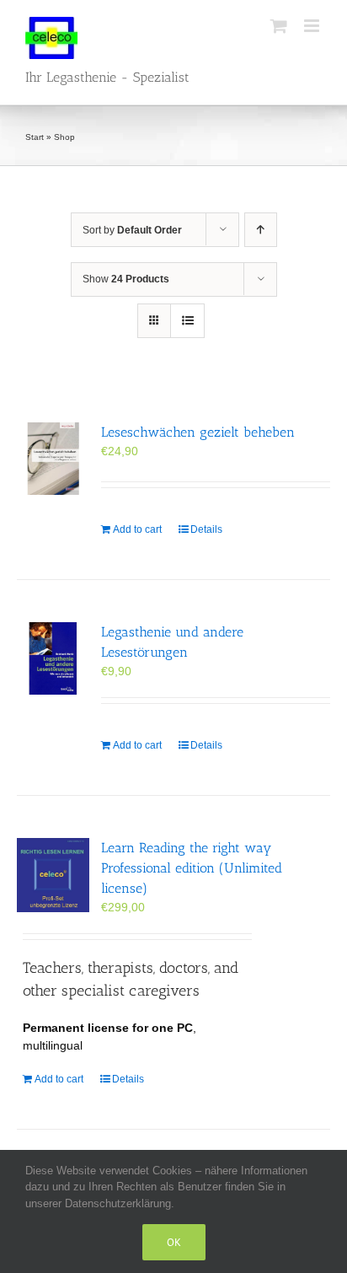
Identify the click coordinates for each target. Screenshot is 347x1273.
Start (34, 137)
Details (206, 529)
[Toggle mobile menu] (313, 26)
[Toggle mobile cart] (278, 26)
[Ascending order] (260, 229)
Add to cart (137, 529)
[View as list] (187, 320)
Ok (174, 1242)
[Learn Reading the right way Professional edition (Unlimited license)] (53, 875)
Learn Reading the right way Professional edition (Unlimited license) (191, 868)
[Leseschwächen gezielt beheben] (53, 458)
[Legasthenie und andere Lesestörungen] (53, 658)
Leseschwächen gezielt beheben (198, 432)
